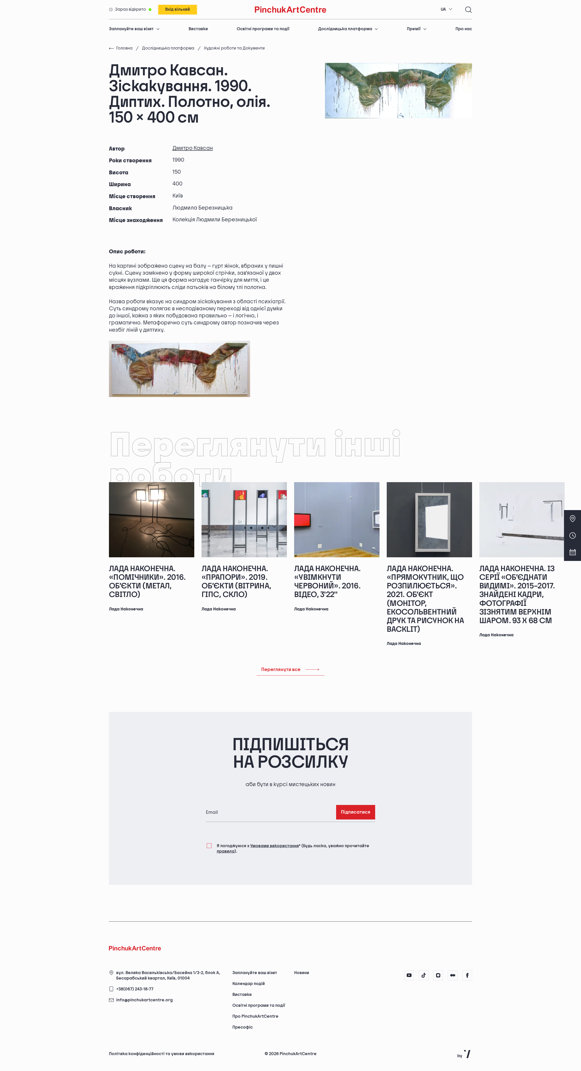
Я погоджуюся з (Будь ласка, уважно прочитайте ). (293, 848)
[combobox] (447, 9)
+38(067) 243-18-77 (134, 989)
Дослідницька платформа (345, 29)
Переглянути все (280, 669)
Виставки (198, 29)
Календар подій (248, 983)
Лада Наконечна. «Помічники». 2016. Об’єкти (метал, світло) (147, 581)
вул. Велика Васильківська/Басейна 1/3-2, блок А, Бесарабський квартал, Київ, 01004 (168, 975)
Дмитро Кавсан (192, 148)
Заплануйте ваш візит (131, 29)
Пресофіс (242, 1027)
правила (225, 851)
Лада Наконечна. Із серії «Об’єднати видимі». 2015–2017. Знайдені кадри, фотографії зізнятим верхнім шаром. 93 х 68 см (517, 594)
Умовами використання (274, 846)
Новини (301, 972)
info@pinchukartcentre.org (144, 1000)
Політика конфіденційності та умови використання (161, 1053)
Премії (414, 29)
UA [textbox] (443, 9)
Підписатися (355, 812)
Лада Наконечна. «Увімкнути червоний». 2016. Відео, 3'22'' (327, 581)
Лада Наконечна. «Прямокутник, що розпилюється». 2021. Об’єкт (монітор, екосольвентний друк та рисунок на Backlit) (425, 599)
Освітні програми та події (263, 29)
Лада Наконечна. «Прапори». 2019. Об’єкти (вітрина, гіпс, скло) (236, 581)
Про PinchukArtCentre (255, 1016)
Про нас (463, 29)
